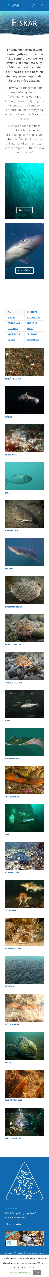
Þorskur (11, 910)
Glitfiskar (13, 328)
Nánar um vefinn (13, 1224)
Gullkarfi (12, 797)
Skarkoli (11, 455)
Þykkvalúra (13, 683)
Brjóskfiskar (24, 270)
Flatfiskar (32, 323)
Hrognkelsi (13, 1138)
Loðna (9, 986)
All (9, 312)
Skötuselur (13, 645)
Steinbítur (12, 873)
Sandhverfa (13, 607)
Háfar (30, 328)
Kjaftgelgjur (14, 334)
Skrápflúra (13, 379)
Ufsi (7, 834)
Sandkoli (11, 531)
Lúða (8, 417)
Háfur (9, 569)
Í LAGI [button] (37, 1272)
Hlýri (8, 1062)
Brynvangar (14, 323)
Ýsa (7, 720)
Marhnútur (13, 948)
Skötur (11, 340)
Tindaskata (13, 759)
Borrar (11, 317)
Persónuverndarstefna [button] (20, 1272)
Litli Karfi (12, 1024)
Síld (7, 493)
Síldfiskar (32, 334)
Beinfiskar (24, 210)
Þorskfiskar (33, 340)
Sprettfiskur (14, 1100)
